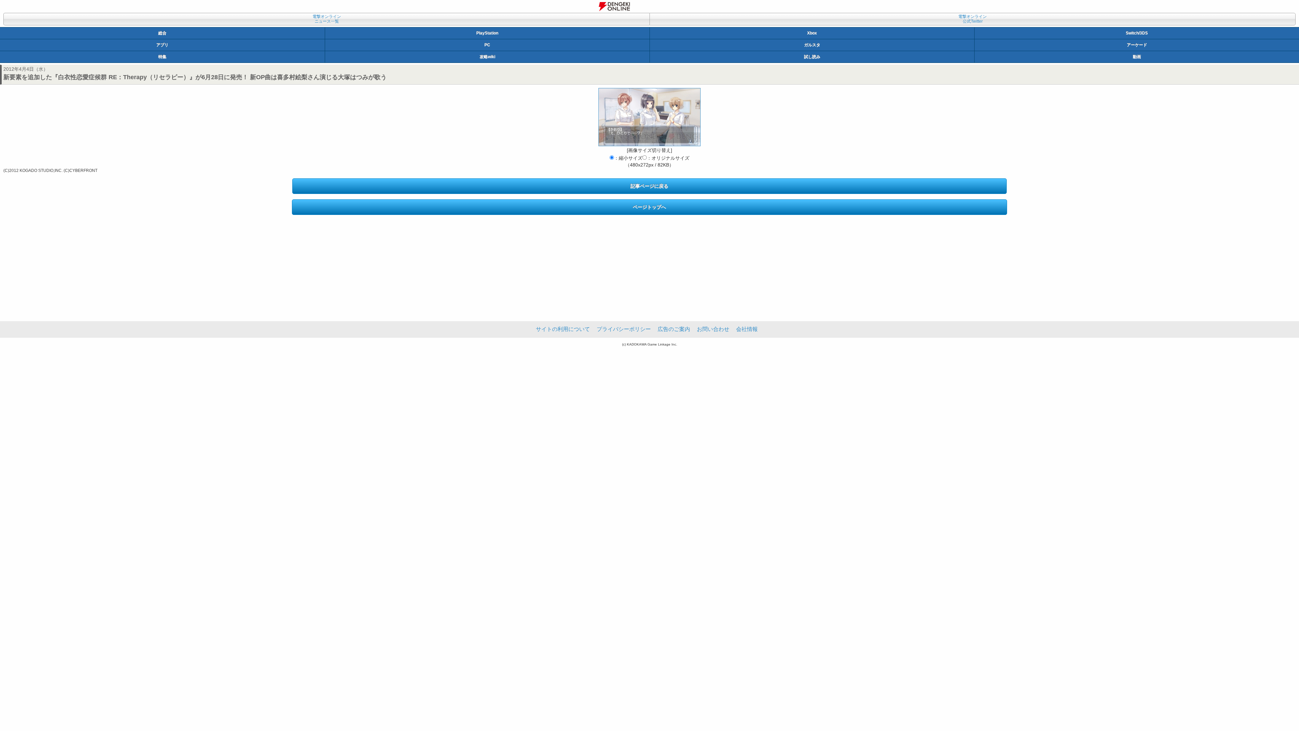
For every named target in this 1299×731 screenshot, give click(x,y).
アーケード (1137, 45)
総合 (162, 33)
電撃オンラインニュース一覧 (327, 19)
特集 (162, 56)
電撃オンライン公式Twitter (972, 19)
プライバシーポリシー (624, 329)
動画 (1137, 56)
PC (487, 45)
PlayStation (487, 33)
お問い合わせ (713, 329)
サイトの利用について (563, 329)
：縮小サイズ (628, 158)
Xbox (812, 33)
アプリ (162, 45)
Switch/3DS (1137, 33)
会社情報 (747, 329)
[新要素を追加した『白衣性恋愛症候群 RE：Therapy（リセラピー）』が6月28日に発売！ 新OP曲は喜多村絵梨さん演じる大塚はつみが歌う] (649, 117)
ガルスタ (812, 45)
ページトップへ (649, 207)
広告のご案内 (674, 329)
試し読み (812, 56)
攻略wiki (487, 56)
